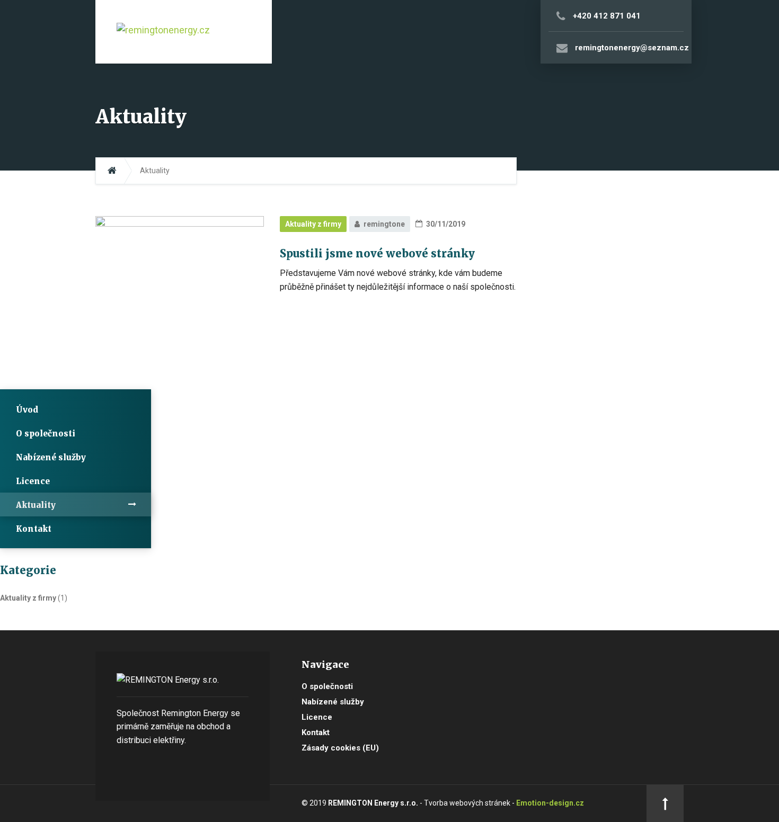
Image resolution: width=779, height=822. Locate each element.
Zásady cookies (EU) (340, 748)
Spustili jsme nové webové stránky (377, 253)
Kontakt (33, 529)
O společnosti (45, 433)
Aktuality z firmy (313, 224)
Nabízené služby (51, 457)
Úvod (27, 410)
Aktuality (36, 505)
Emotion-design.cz (550, 803)
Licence (33, 481)
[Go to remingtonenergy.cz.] (112, 171)
